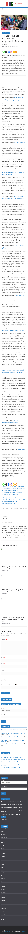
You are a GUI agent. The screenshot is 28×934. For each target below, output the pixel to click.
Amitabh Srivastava (14, 46)
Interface (3, 878)
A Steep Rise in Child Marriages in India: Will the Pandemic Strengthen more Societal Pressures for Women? (13, 99)
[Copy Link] (14, 50)
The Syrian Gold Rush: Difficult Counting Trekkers (15, 508)
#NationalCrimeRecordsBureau (10, 494)
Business (3, 842)
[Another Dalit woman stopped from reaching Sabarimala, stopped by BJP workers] (14, 599)
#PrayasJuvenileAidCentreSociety (10, 498)
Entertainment (4, 859)
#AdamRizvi (5, 486)
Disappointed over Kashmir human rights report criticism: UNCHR (12, 590)
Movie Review (4, 892)
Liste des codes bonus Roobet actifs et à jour (10, 743)
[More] (16, 50)
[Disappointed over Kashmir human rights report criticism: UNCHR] (14, 576)
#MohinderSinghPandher (16, 492)
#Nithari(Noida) (14, 496)
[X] (6, 50)
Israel (2, 883)
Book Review (4, 837)
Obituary (3, 897)
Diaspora (3, 851)
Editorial (3, 856)
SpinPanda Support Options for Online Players (10, 736)
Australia (3, 831)
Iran (2, 881)
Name (3, 657)
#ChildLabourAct (6, 488)
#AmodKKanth (12, 486)
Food (2, 867)
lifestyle (3, 889)
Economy (3, 853)
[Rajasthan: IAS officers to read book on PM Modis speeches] (14, 549)
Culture (2, 848)
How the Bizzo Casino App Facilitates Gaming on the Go (13, 733)
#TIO (14, 503)
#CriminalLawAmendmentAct (18, 488)
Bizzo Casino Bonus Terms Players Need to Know (11, 729)
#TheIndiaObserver (7, 503)
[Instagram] (11, 50)
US (1, 916)
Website (3, 670)
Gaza (2, 870)
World (2, 919)
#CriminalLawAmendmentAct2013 (10, 490)
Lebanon (3, 886)
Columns (4, 32)
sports (2, 906)
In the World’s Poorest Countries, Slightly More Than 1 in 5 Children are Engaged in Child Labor (13, 172)
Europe (2, 864)
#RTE (16, 501)
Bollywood (3, 834)
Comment (4, 639)
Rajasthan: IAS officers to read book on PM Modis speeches (14, 567)
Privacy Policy (4, 819)
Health (2, 872)
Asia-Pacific (3, 828)
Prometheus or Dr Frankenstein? (17, 512)
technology (3, 908)
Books (2, 839)
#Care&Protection (20, 486)
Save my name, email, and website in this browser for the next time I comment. (14, 680)
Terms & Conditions (5, 822)
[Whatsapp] (3, 50)
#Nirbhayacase (6, 496)
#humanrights (6, 492)
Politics (2, 903)
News (2, 894)
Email (3, 663)
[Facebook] (9, 50)
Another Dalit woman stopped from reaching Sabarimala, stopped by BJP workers (13, 619)
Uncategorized (4, 914)
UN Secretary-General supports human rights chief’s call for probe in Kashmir (13, 247)
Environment (4, 862)
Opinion (3, 900)
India (9, 32)
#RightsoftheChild (9, 501)
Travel (2, 911)
